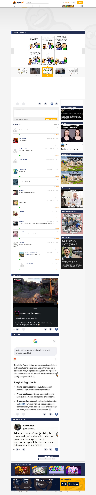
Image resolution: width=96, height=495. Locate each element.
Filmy (30, 6)
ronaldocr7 (22, 211)
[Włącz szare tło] (81, 5)
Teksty (14, 482)
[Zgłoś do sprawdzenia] (56, 103)
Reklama (50, 482)
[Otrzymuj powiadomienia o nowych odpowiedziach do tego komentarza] (58, 127)
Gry (19, 6)
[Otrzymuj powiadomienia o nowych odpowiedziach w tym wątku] (58, 242)
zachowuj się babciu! (30, 29)
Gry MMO (26, 479)
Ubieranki (43, 6)
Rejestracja (38, 482)
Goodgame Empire (27, 486)
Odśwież (55, 124)
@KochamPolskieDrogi (30, 265)
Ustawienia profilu (39, 485)
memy (18, 29)
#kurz (67, 102)
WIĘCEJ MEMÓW (48, 456)
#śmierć (77, 102)
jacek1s (21, 200)
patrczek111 (22, 180)
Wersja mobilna (15, 481)
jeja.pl (14, 29)
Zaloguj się (67, 2)
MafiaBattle (26, 482)
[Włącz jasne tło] (80, 5)
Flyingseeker (22, 138)
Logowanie (38, 483)
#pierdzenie (74, 102)
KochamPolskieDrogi (31, 252)
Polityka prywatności (63, 491)
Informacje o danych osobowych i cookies (52, 486)
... (56, 458)
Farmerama (26, 481)
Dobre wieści (17, 275)
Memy (24, 6)
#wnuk (69, 102)
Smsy (14, 483)
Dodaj (80, 2)
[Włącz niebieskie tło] (82, 5)
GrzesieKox (22, 242)
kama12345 (22, 232)
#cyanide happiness (68, 102)
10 (54, 458)
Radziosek (22, 221)
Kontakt (50, 481)
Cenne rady (16, 334)
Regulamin (51, 483)
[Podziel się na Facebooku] (52, 103)
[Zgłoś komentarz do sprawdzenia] (56, 127)
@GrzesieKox (28, 254)
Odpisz (57, 134)
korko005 (21, 190)
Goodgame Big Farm (28, 487)
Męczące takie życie (19, 419)
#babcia (74, 102)
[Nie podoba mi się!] (25, 103)
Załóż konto (73, 2)
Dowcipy (36, 6)
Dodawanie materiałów (40, 484)
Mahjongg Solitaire (16, 487)
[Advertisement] (48, 88)
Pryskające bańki (16, 486)
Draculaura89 (22, 169)
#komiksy (63, 102)
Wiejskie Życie (26, 483)
